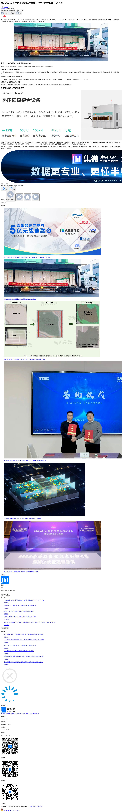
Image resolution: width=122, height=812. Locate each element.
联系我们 (17, 713)
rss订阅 (37, 713)
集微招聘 (13, 713)
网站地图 (22, 713)
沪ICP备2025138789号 (36, 806)
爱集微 (6, 7)
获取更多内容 (4, 628)
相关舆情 (3, 8)
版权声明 (8, 713)
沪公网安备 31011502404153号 (11, 810)
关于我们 (27, 713)
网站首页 (3, 713)
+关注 (2, 574)
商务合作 (32, 713)
